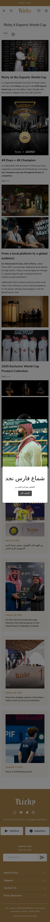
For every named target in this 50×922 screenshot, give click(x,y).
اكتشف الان (25, 493)
